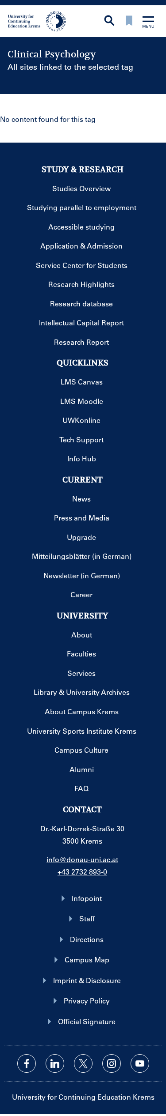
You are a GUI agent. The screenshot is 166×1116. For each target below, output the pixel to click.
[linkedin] (55, 1063)
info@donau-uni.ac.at (82, 859)
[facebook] (26, 1063)
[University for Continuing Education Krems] (38, 20)
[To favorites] (129, 21)
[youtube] (140, 1063)
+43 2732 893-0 (82, 871)
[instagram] (111, 1063)
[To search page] (109, 21)
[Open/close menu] (148, 22)
